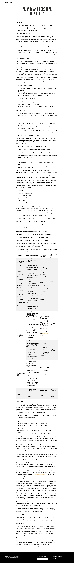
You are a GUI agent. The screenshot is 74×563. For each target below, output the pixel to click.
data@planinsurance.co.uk (39, 474)
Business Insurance (8, 2)
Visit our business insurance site (26, 559)
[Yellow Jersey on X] (55, 558)
